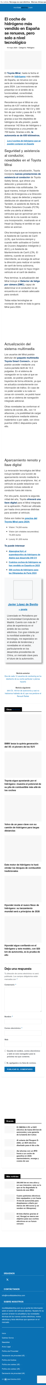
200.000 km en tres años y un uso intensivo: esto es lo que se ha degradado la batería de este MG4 (29, 1186)
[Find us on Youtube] (21, 1279)
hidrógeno (20, 76)
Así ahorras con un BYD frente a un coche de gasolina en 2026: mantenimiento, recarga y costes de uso (28, 1156)
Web (6, 1039)
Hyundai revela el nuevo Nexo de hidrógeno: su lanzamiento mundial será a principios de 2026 (22, 908)
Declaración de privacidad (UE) (13, 1355)
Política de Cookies (9, 1360)
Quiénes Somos (8, 1337)
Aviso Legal (6, 1346)
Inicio (4, 1333)
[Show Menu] (3, 7)
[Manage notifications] (6, 1379)
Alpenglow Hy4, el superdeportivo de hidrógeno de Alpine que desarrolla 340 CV (24, 554)
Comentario (10, 984)
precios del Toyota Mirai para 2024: (20, 520)
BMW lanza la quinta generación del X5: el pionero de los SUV (21, 745)
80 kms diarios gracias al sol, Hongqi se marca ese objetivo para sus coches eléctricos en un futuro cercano (28, 1218)
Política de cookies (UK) (11, 1369)
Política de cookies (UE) (11, 1364)
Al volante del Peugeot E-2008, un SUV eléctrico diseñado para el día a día (28, 1142)
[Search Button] (43, 7)
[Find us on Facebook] (3, 1279)
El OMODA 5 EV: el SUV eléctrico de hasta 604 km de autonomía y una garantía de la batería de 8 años (29, 1131)
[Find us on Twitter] (7, 1279)
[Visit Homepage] (23, 8)
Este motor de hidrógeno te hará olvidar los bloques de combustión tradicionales (22, 868)
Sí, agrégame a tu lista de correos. (21, 1063)
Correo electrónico (13, 1028)
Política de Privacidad (10, 1351)
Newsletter (6, 1342)
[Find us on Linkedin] (25, 1279)
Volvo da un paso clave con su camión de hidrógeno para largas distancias (21, 827)
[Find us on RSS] (16, 1279)
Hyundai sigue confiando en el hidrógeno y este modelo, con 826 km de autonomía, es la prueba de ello (22, 950)
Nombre (8, 1016)
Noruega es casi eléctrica (19, 2)
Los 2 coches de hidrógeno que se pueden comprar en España (24, 142)
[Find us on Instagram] (12, 1279)
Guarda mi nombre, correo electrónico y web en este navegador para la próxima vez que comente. (23, 1054)
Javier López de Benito (23, 604)
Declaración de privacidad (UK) (13, 1373)
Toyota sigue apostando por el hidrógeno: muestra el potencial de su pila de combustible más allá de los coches (22, 785)
